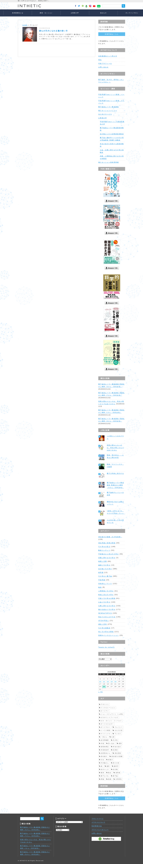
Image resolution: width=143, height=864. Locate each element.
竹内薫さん (105, 763)
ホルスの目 (119, 730)
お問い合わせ (103, 67)
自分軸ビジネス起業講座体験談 (112, 134)
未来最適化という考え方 (107, 56)
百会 (102, 759)
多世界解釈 (105, 740)
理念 (100, 60)
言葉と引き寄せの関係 (106, 598)
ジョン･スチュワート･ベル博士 (112, 714)
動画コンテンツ (104, 550)
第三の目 (116, 763)
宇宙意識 (101, 580)
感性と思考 (102, 624)
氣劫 (100, 587)
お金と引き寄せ (104, 602)
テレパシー (119, 727)
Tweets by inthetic (106, 647)
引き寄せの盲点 (104, 546)
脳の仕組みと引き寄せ (106, 609)
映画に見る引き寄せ (106, 595)
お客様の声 (75, 13)
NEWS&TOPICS (105, 613)
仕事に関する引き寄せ (106, 606)
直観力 (110, 759)
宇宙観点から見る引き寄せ (108, 554)
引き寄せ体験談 (104, 628)
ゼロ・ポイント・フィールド (111, 720)
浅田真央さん (105, 753)
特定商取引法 (97, 826)
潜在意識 (118, 753)
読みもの (103, 13)
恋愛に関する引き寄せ (106, 558)
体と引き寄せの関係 (106, 632)
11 (104, 681)
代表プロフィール (105, 63)
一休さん (104, 737)
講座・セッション (46, 13)
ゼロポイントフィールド (109, 717)
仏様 (113, 737)
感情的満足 (105, 746)
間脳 (102, 779)
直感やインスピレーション (108, 635)
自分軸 (115, 769)
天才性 (115, 740)
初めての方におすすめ (106, 617)
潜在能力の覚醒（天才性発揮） (110, 537)
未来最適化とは (17, 13)
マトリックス (105, 733)
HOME (24, 25)
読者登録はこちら (112, 34)
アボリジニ (105, 704)
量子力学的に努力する (115, 473)
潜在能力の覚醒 (117, 756)
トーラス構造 (105, 730)
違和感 (118, 772)
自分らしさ (105, 769)
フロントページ (98, 818)
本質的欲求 (105, 750)
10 (100, 681)
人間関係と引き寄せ (106, 591)
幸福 (102, 743)
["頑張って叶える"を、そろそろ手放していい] (102, 513)
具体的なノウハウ (105, 583)
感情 (120, 743)
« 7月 (100, 692)
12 (108, 681)
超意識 (100, 572)
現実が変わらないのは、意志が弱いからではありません (115, 447)
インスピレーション (108, 707)
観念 (109, 772)
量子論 (115, 776)
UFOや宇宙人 (103, 620)
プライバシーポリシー (100, 829)
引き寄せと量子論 (105, 576)
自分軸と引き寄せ (105, 569)
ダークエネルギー (107, 724)
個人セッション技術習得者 (108, 162)
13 (112, 681)
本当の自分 (117, 746)
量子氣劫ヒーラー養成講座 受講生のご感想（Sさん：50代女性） (115, 485)
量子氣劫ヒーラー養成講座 (108, 107)
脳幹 (108, 766)
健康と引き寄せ (104, 565)
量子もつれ (105, 776)
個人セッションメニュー (107, 110)
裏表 (102, 772)
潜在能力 (104, 756)
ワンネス (118, 733)
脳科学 (116, 766)
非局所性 (119, 779)
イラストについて (98, 822)
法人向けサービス (105, 114)
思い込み (111, 743)
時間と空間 (102, 561)
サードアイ (105, 711)
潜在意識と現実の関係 (106, 543)
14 (116, 681)
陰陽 (109, 779)
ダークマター (105, 727)
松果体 (115, 750)
